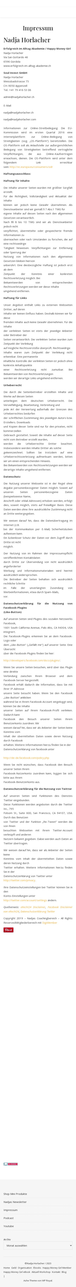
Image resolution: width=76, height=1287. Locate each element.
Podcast (9, 1218)
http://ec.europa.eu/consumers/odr (31, 167)
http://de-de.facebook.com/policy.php (26, 757)
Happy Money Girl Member (57, 1267)
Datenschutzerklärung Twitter (38, 911)
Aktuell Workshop (41, 1272)
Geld (13, 1267)
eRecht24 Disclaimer (33, 907)
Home (7, 1267)
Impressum (10, 1210)
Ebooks (37, 1267)
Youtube (9, 1226)
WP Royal (47, 1280)
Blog (64, 1272)
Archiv (7, 1239)
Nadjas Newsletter (15, 1202)
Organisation (25, 1267)
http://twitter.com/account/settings (25, 900)
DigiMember (49, 922)
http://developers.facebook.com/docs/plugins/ (32, 660)
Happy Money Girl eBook (17, 1272)
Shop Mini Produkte (15, 1194)
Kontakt (56, 1272)
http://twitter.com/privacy (19, 880)
